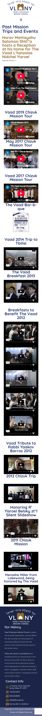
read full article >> (9, 60)
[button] (21, 20)
